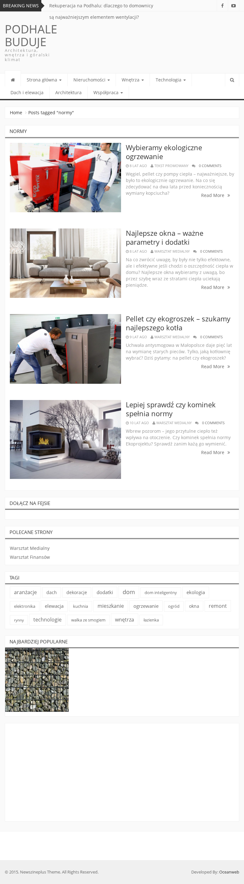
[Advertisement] (122, 773)
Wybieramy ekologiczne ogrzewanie (164, 152)
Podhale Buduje (31, 35)
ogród (174, 606)
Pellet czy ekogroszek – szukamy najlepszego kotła (178, 323)
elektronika (24, 606)
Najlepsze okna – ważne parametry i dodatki (164, 237)
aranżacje (25, 592)
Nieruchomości (90, 80)
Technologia (169, 80)
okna (194, 606)
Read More (213, 195)
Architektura (68, 92)
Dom (129, 592)
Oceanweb (229, 872)
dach (51, 592)
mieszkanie (111, 605)
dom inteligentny (161, 592)
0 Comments (210, 165)
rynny (19, 620)
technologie (47, 619)
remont (218, 605)
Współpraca (106, 92)
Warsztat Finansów (30, 557)
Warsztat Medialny (30, 548)
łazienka (151, 620)
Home (16, 112)
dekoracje (76, 592)
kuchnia (80, 606)
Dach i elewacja (27, 92)
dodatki (105, 592)
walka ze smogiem (88, 620)
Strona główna (42, 80)
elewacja (54, 606)
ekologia (195, 592)
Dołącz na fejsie (30, 503)
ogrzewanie (146, 606)
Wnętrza (131, 80)
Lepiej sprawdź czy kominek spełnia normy (171, 409)
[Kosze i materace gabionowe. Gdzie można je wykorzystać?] (37, 680)
